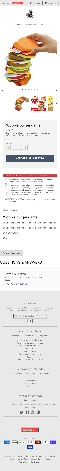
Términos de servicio (30, 354)
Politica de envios (30, 346)
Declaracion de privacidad (30, 340)
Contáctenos (30, 351)
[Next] (56, 89)
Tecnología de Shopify (30, 462)
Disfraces (29, 383)
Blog (29, 357)
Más (29, 386)
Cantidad (9, 143)
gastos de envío (39, 133)
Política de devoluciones (30, 343)
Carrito (52, 3)
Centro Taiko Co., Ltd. (29, 360)
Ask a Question (11, 253)
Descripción (9, 210)
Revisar (30, 348)
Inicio (19, 25)
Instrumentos (28, 381)
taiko (29, 378)
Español (16, 3)
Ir (30, 321)
